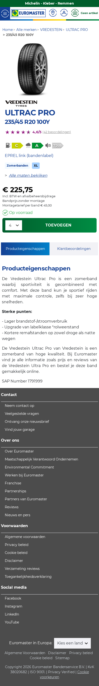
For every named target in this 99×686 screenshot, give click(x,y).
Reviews (12, 507)
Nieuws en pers (17, 515)
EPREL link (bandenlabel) (29, 155)
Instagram (13, 606)
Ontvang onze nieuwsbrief (27, 421)
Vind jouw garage (20, 429)
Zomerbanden (17, 165)
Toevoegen (58, 225)
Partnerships (15, 491)
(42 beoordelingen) (57, 132)
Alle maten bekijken (28, 175)
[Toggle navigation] (5, 13)
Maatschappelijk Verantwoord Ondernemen (41, 459)
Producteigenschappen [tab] (25, 249)
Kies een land (70, 643)
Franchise (13, 483)
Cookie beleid (16, 553)
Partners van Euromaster (26, 499)
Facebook (13, 598)
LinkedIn (12, 614)
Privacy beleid (16, 545)
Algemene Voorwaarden (25, 653)
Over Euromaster (19, 451)
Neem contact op (19, 405)
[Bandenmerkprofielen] (33, 69)
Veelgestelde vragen (22, 413)
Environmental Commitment (29, 467)
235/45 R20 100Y (27, 121)
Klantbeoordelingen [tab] (74, 249)
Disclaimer (14, 561)
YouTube (12, 622)
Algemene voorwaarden (25, 537)
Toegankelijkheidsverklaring (28, 576)
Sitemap (62, 658)
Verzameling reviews (22, 568)
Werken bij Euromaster (24, 475)
